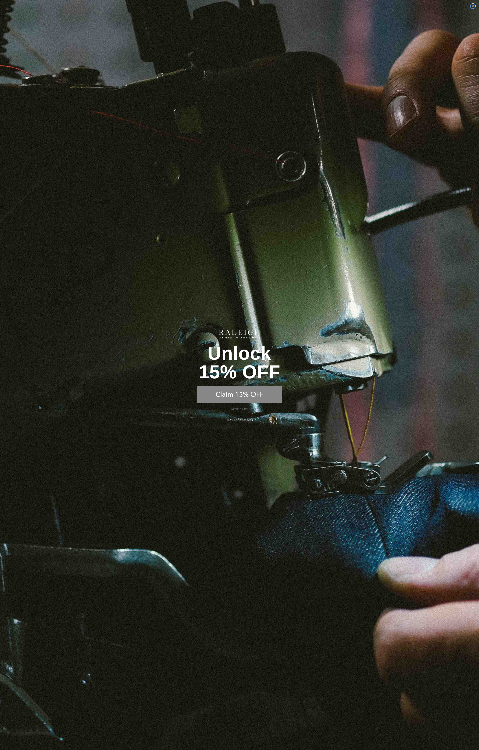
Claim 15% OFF (240, 394)
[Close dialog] (473, 6)
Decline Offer (239, 409)
